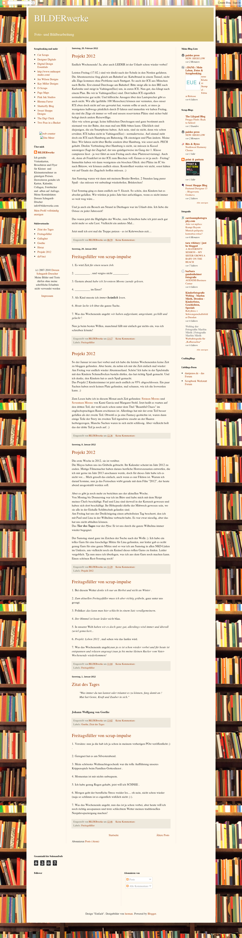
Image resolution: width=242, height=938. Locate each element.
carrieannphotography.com (196, 219)
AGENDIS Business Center (195, 282)
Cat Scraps (43, 55)
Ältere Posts (162, 835)
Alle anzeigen (202, 202)
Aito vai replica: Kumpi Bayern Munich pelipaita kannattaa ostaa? (194, 228)
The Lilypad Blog (195, 116)
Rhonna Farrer (45, 101)
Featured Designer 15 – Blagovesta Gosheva (196, 192)
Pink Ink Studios (46, 97)
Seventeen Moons (82, 402)
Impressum (47, 296)
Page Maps (43, 92)
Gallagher (42, 238)
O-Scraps (42, 88)
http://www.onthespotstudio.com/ (48, 73)
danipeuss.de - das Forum (194, 374)
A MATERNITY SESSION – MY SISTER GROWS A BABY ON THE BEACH (195, 255)
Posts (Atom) (92, 841)
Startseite (114, 835)
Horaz (40, 247)
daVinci (41, 256)
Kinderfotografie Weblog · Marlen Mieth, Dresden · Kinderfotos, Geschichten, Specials (195, 300)
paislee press (192, 55)
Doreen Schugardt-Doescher (47, 271)
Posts (132, 879)
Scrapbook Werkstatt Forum (196, 382)
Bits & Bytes (192, 144)
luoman (129, 913)
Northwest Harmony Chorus (195, 148)
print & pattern (194, 159)
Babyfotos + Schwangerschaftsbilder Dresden (196, 314)
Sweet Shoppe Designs (45, 112)
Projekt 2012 (83, 56)
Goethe (84, 724)
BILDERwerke (46, 152)
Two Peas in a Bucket (48, 122)
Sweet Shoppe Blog (196, 185)
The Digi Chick (45, 118)
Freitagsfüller (88, 342)
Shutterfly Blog (45, 106)
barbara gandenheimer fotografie (193, 274)
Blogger (152, 913)
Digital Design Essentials (45, 65)
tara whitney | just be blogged (195, 244)
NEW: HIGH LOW (195, 58)
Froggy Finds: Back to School (195, 121)
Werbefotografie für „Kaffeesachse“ (195, 340)
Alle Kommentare (138, 886)
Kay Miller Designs (47, 83)
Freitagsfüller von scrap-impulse (101, 256)
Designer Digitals (46, 59)
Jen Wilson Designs (47, 79)
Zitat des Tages (85, 684)
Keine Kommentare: (126, 240)
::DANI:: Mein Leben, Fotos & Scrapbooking (194, 70)
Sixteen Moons (151, 398)
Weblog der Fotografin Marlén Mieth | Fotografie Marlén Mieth (195, 330)
